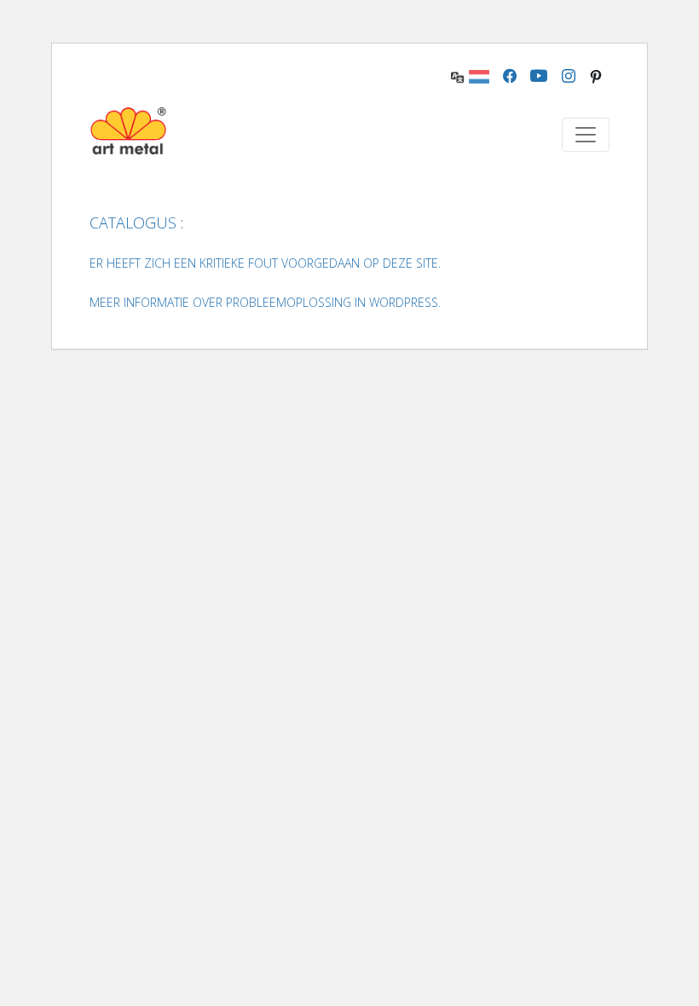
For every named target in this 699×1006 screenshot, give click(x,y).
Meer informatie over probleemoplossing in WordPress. (265, 302)
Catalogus (133, 222)
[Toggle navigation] (585, 135)
